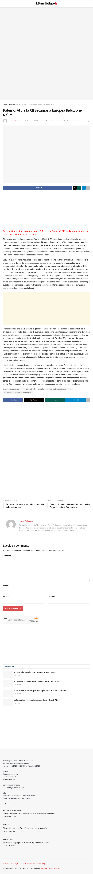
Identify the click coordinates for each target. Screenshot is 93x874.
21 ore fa (18, 703)
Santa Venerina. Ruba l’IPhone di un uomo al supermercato (35, 672)
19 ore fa (18, 693)
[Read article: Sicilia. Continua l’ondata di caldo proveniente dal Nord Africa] (8, 702)
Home (5, 105)
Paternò (51, 121)
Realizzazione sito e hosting (50, 868)
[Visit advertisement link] (46, 53)
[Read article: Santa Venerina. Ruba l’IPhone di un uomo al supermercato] (8, 674)
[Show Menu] (4, 3)
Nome (6, 585)
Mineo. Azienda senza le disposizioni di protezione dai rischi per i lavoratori (41, 691)
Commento (8, 555)
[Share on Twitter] (75, 188)
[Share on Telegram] (84, 188)
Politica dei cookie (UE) (11, 864)
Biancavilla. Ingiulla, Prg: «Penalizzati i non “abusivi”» (25, 828)
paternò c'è (30, 389)
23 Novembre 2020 (31, 121)
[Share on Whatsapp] (79, 188)
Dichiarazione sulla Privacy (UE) (34, 864)
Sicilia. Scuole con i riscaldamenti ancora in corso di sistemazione (29, 813)
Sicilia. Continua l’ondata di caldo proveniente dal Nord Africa (36, 700)
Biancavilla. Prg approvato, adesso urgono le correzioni (26, 842)
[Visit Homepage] (46, 3)
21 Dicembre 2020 (9, 846)
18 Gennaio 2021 (9, 831)
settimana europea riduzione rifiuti (17, 392)
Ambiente (11, 105)
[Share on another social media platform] (88, 188)
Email (6, 596)
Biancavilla (8, 825)
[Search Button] (89, 3)
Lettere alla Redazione (12, 810)
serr (70, 389)
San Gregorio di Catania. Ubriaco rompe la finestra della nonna (36, 681)
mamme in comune (15, 389)
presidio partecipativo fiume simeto (52, 389)
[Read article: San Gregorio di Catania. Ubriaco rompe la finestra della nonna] (8, 683)
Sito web (51, 596)
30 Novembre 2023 (10, 816)
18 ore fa (18, 675)
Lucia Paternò (15, 121)
